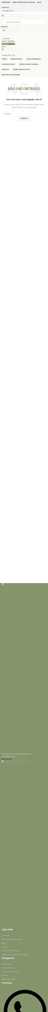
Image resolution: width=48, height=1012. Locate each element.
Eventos (5, 975)
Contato (5, 947)
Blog (3, 943)
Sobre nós (5, 935)
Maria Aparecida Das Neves (12, 939)
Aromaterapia (7, 964)
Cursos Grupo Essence (10, 971)
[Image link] (24, 667)
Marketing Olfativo (8, 979)
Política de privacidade (10, 951)
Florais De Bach (8, 968)
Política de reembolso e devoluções (15, 954)
